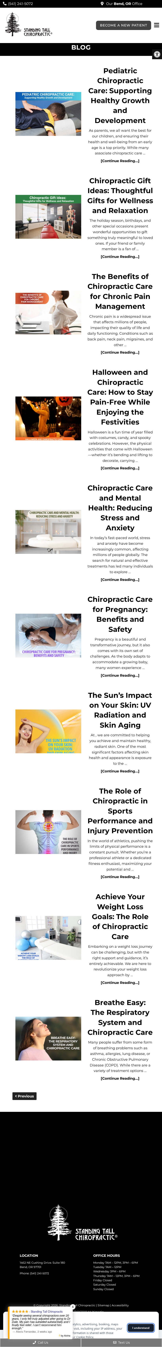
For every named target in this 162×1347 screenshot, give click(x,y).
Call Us (42, 1342)
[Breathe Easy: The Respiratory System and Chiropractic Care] (48, 1039)
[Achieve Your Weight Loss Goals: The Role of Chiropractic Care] (48, 939)
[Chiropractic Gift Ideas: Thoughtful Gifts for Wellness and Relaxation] (48, 217)
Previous (25, 1096)
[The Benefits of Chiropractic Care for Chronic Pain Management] (48, 313)
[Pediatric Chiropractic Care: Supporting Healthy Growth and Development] (48, 115)
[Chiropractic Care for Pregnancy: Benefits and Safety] (48, 636)
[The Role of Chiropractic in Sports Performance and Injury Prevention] (48, 833)
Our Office (123, 4)
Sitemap (103, 1305)
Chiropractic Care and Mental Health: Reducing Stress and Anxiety (120, 508)
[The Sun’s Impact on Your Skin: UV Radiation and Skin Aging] (48, 732)
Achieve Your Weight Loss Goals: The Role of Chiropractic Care (120, 916)
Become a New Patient (123, 25)
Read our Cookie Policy (78, 1337)
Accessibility (120, 1305)
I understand (141, 1327)
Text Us (123, 1342)
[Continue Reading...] (120, 161)
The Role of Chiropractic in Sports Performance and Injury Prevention (120, 811)
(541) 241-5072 (20, 4)
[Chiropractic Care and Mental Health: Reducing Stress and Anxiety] (48, 533)
